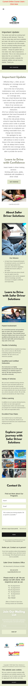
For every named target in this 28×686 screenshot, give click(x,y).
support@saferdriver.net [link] (14, 572)
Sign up (14, 631)
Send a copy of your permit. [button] (10, 528)
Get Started (14, 67)
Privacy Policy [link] (8, 541)
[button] (4, 9)
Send (14, 534)
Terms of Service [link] (16, 541)
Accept (14, 682)
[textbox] (14, 501)
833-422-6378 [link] (14, 570)
